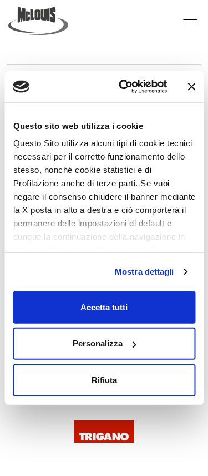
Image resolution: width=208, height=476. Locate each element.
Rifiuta (104, 379)
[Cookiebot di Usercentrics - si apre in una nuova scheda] (124, 87)
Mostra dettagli (144, 271)
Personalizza (98, 343)
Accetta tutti (104, 306)
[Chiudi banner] (191, 87)
